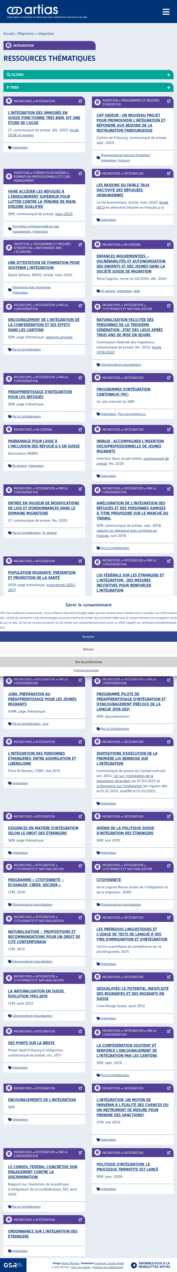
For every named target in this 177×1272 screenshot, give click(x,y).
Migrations (26, 34)
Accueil (8, 34)
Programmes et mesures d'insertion (125, 155)
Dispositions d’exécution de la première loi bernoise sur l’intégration (127, 758)
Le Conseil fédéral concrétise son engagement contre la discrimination (42, 1171)
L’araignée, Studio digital (109, 1263)
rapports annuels (59, 337)
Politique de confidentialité (108, 1267)
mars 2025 (64, 214)
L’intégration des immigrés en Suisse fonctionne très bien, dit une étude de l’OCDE (44, 117)
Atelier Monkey (71, 1263)
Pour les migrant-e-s (132, 414)
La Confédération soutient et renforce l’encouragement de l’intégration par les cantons (127, 1050)
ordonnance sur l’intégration (119, 786)
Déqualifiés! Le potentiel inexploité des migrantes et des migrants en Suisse (133, 993)
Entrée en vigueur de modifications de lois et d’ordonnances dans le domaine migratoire (43, 508)
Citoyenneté (109, 879)
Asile (137, 291)
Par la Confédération (26, 349)
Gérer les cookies (81, 1267)
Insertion (110, 100)
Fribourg (124, 160)
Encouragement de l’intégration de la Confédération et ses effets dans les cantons (44, 324)
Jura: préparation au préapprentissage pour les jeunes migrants (42, 699)
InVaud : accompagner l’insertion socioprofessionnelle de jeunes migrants (130, 446)
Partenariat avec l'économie (31, 287)
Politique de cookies (86, 670)
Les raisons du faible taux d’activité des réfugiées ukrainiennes (123, 190)
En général (132, 244)
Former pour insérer (49, 173)
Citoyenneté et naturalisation (127, 309)
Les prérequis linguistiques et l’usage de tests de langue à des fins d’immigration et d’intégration (132, 934)
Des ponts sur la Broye (31, 1043)
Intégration (45, 101)
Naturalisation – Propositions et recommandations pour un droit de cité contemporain (44, 936)
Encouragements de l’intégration (42, 1099)
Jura (45, 723)
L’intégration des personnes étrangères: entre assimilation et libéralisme (42, 758)
